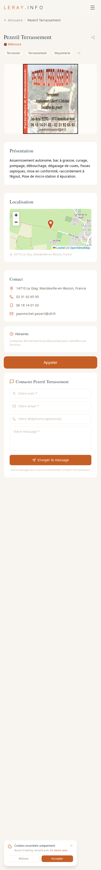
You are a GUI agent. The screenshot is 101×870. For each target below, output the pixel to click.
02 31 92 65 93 (27, 296)
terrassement (37, 53)
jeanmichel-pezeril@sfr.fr (36, 313)
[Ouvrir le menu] (92, 7)
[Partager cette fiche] (93, 37)
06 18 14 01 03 (27, 305)
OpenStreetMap (80, 248)
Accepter (57, 859)
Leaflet (60, 248)
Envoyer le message (53, 460)
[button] (51, 224)
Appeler (51, 362)
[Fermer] (71, 845)
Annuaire (15, 20)
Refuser (24, 859)
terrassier (13, 53)
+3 (78, 53)
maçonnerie (62, 53)
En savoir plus (58, 850)
